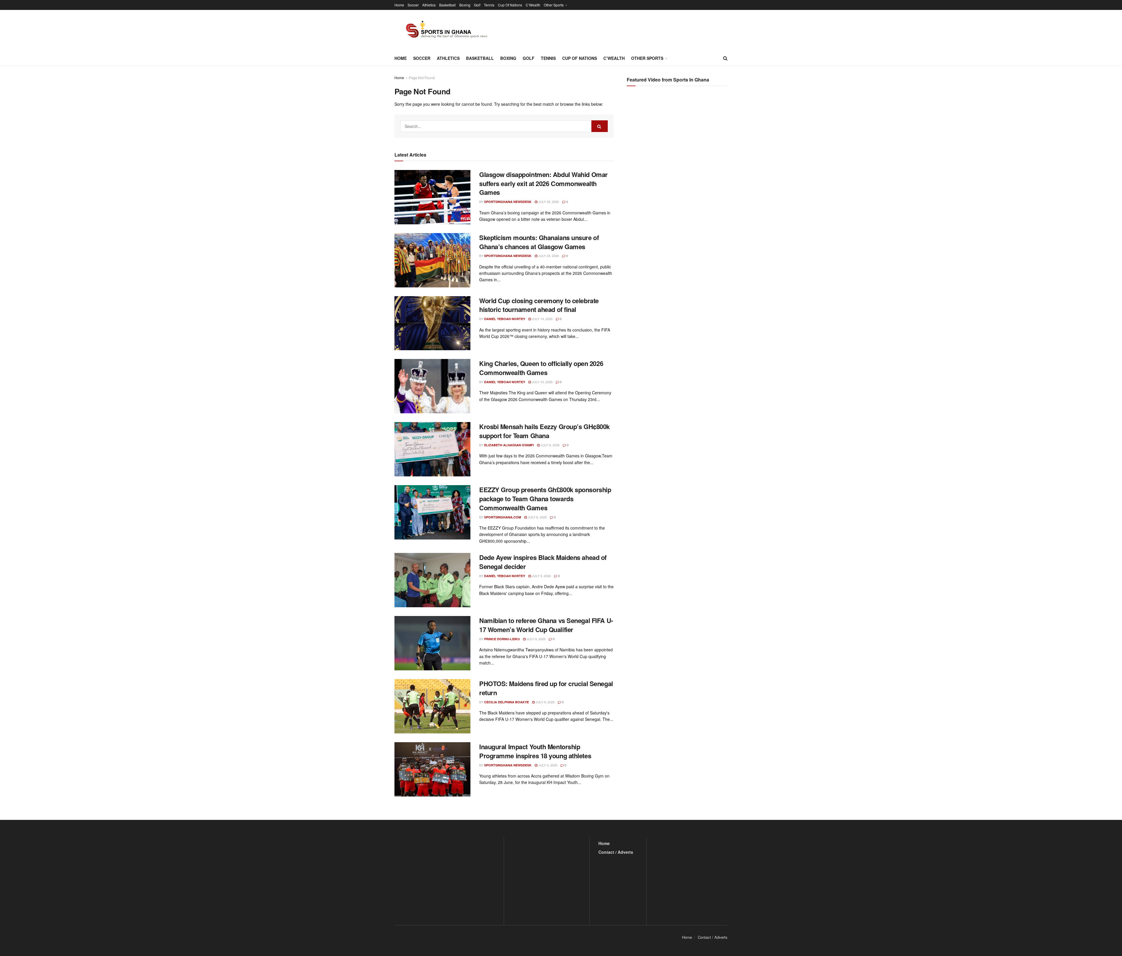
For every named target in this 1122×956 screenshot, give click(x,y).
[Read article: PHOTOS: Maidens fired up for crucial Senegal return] (432, 706)
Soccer (413, 4)
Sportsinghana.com (502, 517)
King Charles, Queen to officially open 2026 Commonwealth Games (541, 368)
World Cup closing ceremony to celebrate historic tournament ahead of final (539, 305)
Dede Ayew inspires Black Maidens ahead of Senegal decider (543, 562)
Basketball (447, 4)
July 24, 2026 (548, 255)
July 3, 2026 (547, 765)
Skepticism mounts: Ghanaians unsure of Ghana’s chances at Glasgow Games (539, 242)
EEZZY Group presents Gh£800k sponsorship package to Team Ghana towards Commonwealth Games (545, 498)
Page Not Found (422, 77)
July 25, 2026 (548, 201)
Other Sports (554, 4)
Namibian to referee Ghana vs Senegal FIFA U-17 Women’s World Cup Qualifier (546, 625)
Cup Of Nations (510, 4)
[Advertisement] (678, 149)
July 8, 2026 (537, 517)
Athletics (429, 4)
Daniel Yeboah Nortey (504, 319)
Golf (477, 4)
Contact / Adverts (615, 852)
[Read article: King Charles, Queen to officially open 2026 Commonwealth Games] (432, 386)
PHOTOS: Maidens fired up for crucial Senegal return (546, 688)
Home (399, 4)
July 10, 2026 (542, 381)
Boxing (464, 4)
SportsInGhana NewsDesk (507, 201)
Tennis (489, 4)
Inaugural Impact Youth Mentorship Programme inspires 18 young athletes (535, 751)
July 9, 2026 (550, 445)
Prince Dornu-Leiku (502, 639)
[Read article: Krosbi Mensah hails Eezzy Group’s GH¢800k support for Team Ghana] (432, 449)
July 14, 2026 (542, 318)
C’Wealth (533, 4)
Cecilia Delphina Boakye (506, 702)
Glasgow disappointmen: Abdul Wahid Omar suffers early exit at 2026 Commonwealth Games (543, 183)
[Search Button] (725, 58)
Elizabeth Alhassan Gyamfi (509, 445)
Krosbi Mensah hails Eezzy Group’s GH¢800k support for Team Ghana (544, 431)
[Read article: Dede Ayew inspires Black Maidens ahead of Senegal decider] (432, 580)
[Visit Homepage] (443, 30)
